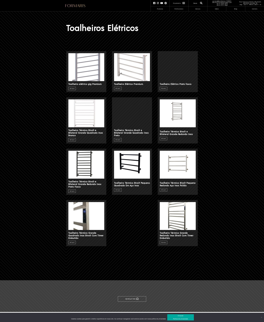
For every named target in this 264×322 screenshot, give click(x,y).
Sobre (217, 9)
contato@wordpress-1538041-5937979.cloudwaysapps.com (222, 1)
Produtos (160, 9)
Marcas (197, 9)
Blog (235, 9)
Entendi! (180, 316)
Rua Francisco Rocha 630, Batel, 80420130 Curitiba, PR (250, 2)
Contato (254, 9)
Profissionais (179, 9)
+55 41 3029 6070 (222, 3)
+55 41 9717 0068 (222, 5)
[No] (261, 317)
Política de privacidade (180, 319)
